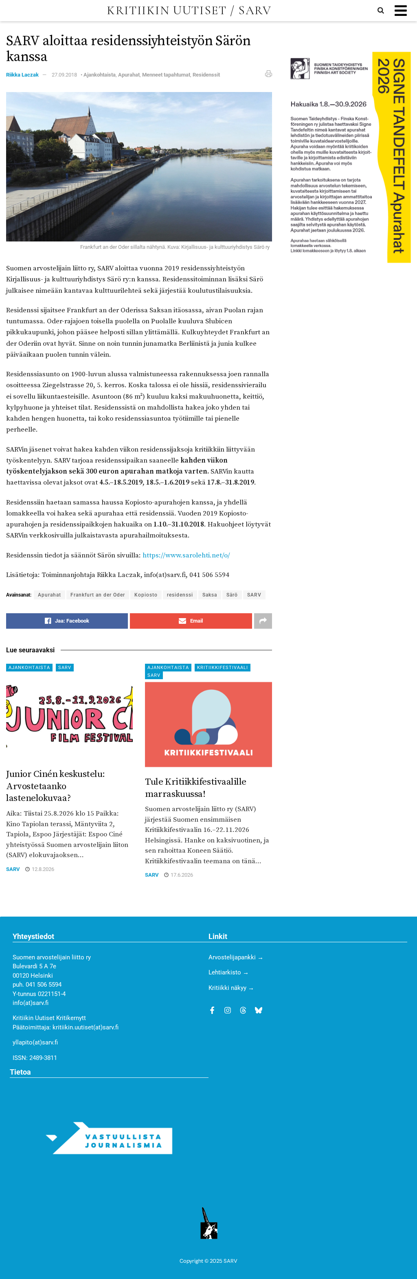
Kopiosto (146, 595)
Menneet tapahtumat (166, 75)
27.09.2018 (64, 75)
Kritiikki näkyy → (231, 988)
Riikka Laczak (22, 75)
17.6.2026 (181, 875)
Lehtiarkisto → (228, 972)
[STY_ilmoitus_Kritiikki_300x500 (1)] (347, 157)
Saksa (209, 595)
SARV (254, 595)
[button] (400, 10)
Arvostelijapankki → (235, 957)
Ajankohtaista (99, 75)
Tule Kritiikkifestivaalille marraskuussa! (195, 788)
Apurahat (129, 75)
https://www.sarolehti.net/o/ (186, 555)
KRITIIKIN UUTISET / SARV (189, 10)
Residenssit (206, 75)
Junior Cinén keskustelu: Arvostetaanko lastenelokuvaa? (55, 786)
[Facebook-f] (212, 1010)
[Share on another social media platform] (263, 621)
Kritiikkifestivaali (222, 667)
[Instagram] (227, 1010)
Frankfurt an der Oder (97, 595)
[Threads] (243, 1010)
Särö (232, 595)
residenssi (180, 595)
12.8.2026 (42, 869)
